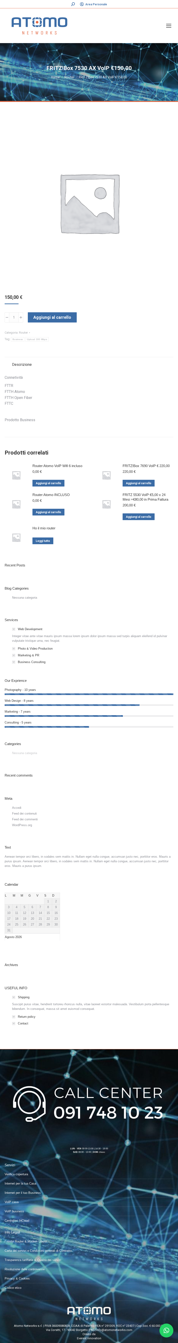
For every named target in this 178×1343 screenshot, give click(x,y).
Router (23, 332)
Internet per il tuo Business (23, 1192)
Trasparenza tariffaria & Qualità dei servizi (33, 1260)
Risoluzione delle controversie (25, 1269)
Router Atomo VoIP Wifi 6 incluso (57, 466)
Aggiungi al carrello (52, 317)
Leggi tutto (43, 541)
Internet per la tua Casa (20, 1183)
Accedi (16, 807)
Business (18, 339)
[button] (166, 1330)
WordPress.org (22, 825)
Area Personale (96, 4)
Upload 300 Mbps (37, 339)
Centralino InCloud (17, 1220)
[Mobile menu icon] (168, 25)
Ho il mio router (43, 528)
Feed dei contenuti (24, 813)
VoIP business (14, 1211)
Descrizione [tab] (22, 364)
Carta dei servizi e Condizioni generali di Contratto (38, 1250)
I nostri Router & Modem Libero (26, 1241)
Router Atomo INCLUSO (51, 495)
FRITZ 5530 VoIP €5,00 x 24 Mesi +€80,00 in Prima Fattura (145, 497)
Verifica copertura (16, 1174)
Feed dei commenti (25, 819)
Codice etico (13, 1287)
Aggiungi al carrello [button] (48, 483)
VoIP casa (12, 1202)
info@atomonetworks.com (114, 1330)
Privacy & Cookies (17, 1278)
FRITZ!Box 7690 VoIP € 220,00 (146, 466)
